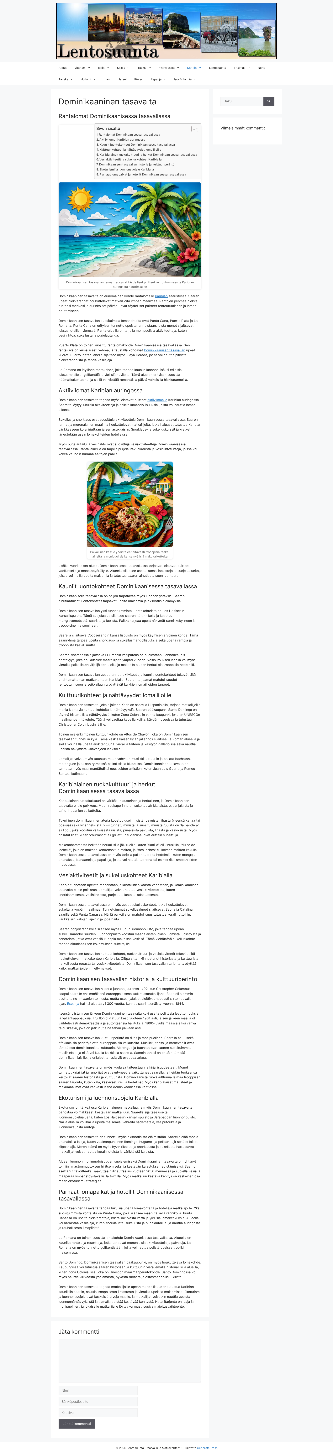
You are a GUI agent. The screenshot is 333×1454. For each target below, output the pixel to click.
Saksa (121, 68)
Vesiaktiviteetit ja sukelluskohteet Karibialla (130, 159)
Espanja (156, 79)
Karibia (192, 68)
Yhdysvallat (167, 68)
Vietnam (80, 68)
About (63, 68)
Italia (101, 68)
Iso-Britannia (183, 79)
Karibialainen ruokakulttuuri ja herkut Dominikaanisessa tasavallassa (148, 154)
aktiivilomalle (157, 400)
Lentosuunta (217, 68)
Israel (123, 79)
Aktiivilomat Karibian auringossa (122, 139)
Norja (261, 68)
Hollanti (86, 79)
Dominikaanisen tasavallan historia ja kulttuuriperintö (136, 164)
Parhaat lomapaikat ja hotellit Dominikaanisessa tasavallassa (143, 174)
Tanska (63, 79)
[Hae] (268, 101)
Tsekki (142, 68)
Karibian (161, 296)
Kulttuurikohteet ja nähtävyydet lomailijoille (130, 149)
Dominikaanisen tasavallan (164, 350)
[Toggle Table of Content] (192, 129)
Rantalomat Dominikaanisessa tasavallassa (129, 134)
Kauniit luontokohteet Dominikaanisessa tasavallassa (137, 144)
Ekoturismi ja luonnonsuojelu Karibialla (127, 169)
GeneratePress (207, 1448)
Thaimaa (239, 68)
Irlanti (107, 79)
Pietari (138, 79)
